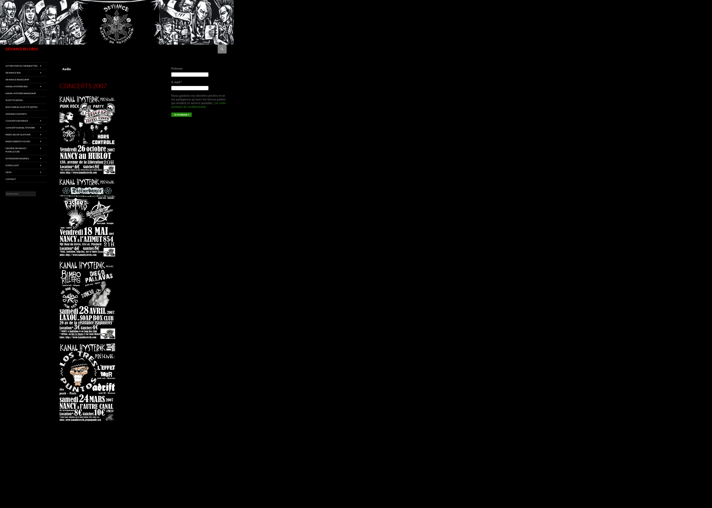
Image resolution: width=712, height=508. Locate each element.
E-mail (176, 82)
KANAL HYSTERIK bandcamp (21, 93)
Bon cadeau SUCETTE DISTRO (22, 107)
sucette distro (14, 100)
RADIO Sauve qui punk (18, 134)
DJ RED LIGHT (12, 165)
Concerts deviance (17, 120)
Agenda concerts (16, 114)
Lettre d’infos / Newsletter (21, 65)
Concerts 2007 (83, 85)
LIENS (8, 172)
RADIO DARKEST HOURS (18, 141)
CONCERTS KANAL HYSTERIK (20, 127)
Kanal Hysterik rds (16, 86)
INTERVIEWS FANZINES (17, 158)
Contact (11, 179)
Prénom (176, 68)
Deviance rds (13, 72)
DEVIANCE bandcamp (17, 79)
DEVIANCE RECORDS (22, 49)
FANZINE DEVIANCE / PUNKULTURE (16, 150)
